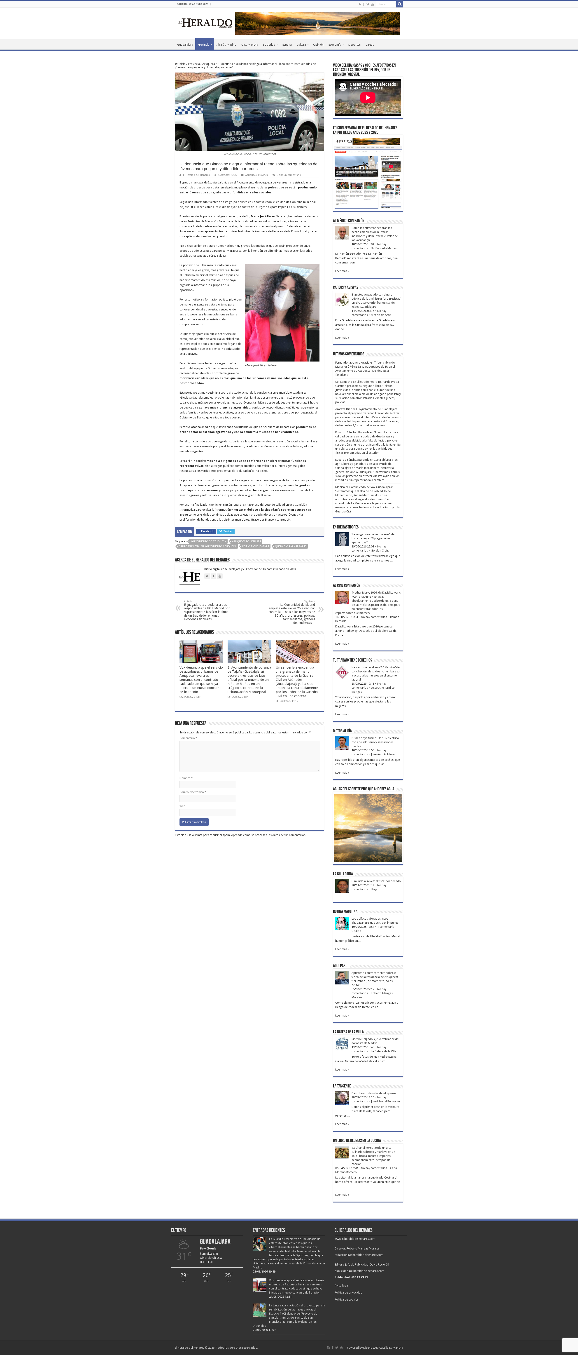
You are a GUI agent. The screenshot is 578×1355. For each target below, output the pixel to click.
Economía (335, 44)
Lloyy (374, 889)
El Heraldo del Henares (196, 175)
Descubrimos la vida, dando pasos (374, 1093)
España (287, 44)
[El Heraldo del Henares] (205, 22)
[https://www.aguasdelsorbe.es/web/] (317, 23)
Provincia (203, 44)
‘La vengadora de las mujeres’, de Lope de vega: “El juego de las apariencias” (373, 538)
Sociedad (269, 44)
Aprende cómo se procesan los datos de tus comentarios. (268, 835)
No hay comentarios (374, 617)
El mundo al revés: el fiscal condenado (376, 881)
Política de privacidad (348, 1292)
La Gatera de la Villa (383, 1051)
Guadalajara (185, 44)
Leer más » (342, 271)
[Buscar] (399, 4)
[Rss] (359, 4)
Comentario (188, 738)
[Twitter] (368, 4)
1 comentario (385, 926)
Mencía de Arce (381, 315)
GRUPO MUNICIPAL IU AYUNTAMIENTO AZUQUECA (207, 546)
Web (182, 806)
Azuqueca (208, 64)
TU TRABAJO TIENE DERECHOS (352, 660)
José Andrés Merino (383, 754)
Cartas (370, 44)
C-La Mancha (249, 44)
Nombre (186, 778)
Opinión (318, 44)
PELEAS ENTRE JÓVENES (255, 546)
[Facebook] (363, 4)
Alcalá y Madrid (226, 44)
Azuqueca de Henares (246, 541)
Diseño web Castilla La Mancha (383, 1347)
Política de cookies (347, 1299)
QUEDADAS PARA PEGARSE (290, 546)
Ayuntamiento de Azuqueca (208, 541)
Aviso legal (342, 1285)
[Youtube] (372, 4)
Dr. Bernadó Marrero (384, 248)
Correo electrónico (192, 792)
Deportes (354, 44)
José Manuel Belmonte (385, 1101)
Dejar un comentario (289, 175)
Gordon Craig (380, 550)
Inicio (182, 64)
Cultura (301, 44)
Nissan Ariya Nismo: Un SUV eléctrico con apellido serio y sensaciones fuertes (375, 742)
